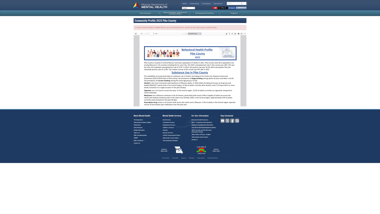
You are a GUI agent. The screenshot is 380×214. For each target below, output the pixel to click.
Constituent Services (169, 122)
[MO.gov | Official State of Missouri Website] (178, 150)
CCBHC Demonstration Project (171, 135)
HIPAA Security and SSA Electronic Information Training (202, 131)
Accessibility (241, 8)
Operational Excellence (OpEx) (142, 122)
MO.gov (185, 3)
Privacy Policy (165, 158)
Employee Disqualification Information (202, 125)
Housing (165, 130)
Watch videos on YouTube (215, 8)
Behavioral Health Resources (200, 120)
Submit (241, 3)
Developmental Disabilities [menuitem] (204, 13)
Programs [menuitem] (234, 13)
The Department (138, 120)
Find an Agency (206, 3)
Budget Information (139, 130)
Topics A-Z (137, 132)
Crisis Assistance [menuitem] (141, 13)
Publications (137, 125)
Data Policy (191, 158)
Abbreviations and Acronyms (200, 137)
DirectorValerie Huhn (216, 150)
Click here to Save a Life (201, 150)
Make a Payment (138, 140)
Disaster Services (168, 132)
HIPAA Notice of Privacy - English (201, 134)
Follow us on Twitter (223, 8)
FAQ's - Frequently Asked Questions (202, 122)
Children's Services (168, 127)
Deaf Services (167, 120)
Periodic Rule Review (213, 158)
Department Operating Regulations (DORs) (204, 127)
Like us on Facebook (232, 8)
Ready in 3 (195, 139)
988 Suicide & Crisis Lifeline (171, 138)
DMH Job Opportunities (140, 135)
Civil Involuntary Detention (170, 140)
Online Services (218, 3)
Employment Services (169, 125)
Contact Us (137, 143)
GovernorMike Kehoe (164, 150)
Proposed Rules (201, 158)
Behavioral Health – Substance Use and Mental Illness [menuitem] (175, 13)
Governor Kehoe (194, 3)
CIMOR (136, 138)
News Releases (138, 127)
